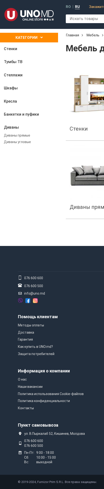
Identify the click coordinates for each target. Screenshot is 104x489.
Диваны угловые (17, 142)
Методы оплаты (31, 325)
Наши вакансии (30, 387)
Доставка (26, 332)
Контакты (26, 408)
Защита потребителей (36, 354)
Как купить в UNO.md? (35, 347)
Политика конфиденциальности (44, 401)
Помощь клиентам (38, 316)
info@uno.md (34, 293)
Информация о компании (44, 370)
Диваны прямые (17, 135)
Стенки (79, 129)
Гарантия (25, 339)
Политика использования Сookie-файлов (51, 394)
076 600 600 (33, 278)
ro (68, 7)
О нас (22, 379)
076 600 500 (33, 286)
